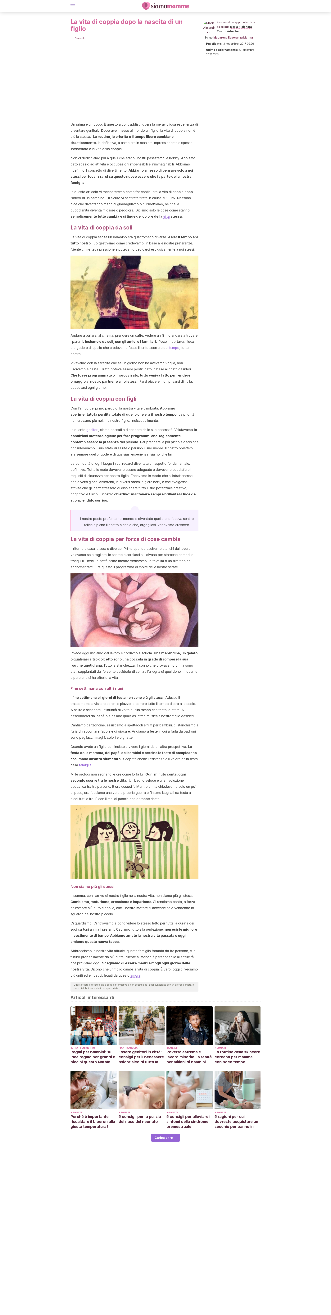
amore (135, 975)
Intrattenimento (82, 1047)
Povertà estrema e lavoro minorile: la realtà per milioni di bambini (189, 1057)
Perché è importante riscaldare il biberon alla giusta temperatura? (92, 1121)
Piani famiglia (128, 1047)
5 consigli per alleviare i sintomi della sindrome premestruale (188, 1121)
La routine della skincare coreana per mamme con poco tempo (237, 1057)
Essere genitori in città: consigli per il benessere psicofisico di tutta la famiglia (141, 1057)
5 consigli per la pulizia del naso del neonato (140, 1119)
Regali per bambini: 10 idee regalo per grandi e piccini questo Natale (92, 1057)
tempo (174, 348)
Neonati (220, 1047)
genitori (92, 430)
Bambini (171, 1047)
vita (166, 216)
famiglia (85, 765)
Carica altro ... (165, 1138)
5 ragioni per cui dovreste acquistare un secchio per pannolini (236, 1121)
